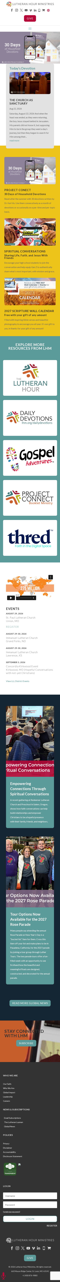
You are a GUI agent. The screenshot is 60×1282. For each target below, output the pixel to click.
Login (30, 1218)
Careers (6, 1101)
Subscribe (26, 1043)
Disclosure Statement (12, 1156)
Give (30, 18)
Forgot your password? (11, 1212)
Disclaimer (7, 1148)
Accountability (9, 1152)
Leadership (8, 1097)
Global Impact (9, 1092)
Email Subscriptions (12, 1118)
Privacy (6, 1144)
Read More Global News (30, 1003)
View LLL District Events (17, 681)
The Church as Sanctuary (21, 101)
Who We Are (8, 1088)
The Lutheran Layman (13, 1122)
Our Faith (7, 1084)
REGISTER (12, 626)
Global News (9, 1126)
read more (14, 140)
